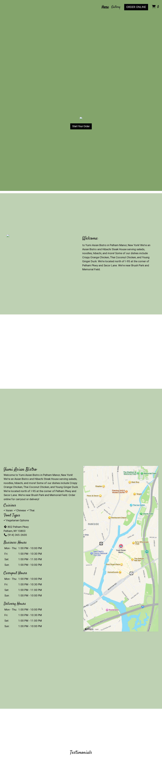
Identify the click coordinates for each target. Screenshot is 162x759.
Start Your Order (81, 126)
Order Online (136, 7)
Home (105, 7)
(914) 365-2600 (17, 534)
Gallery (115, 7)
